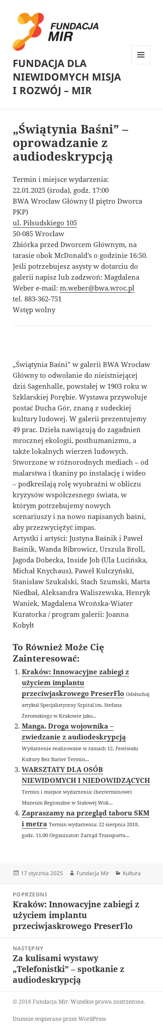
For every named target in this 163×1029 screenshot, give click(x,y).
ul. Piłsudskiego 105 (45, 222)
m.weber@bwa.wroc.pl (97, 287)
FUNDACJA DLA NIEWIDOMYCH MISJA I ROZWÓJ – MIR (67, 76)
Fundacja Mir (93, 873)
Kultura (132, 873)
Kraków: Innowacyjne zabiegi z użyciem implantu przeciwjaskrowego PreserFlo (75, 682)
